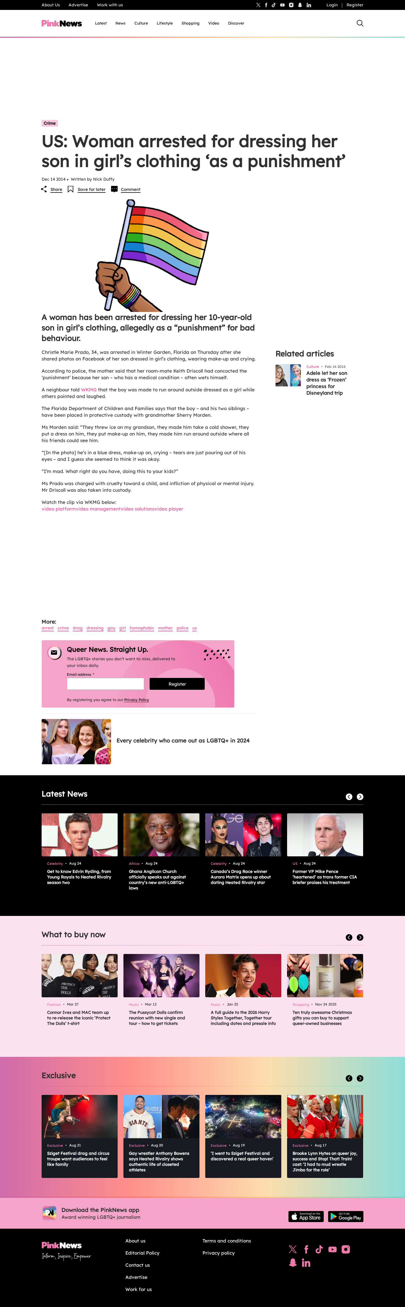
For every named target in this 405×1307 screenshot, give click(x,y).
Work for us (138, 1289)
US (194, 627)
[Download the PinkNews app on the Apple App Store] (306, 1216)
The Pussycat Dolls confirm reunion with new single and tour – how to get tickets (157, 1018)
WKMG (89, 389)
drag (78, 627)
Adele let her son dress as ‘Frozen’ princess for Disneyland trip (326, 383)
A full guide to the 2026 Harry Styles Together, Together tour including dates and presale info (243, 1018)
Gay (111, 627)
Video (213, 23)
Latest (101, 23)
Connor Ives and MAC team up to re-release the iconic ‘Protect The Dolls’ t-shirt (78, 1018)
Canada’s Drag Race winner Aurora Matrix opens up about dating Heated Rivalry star (241, 877)
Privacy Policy (136, 699)
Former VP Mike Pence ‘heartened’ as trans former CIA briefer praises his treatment (325, 877)
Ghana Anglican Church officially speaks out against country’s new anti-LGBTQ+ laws (157, 880)
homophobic (142, 627)
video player (169, 509)
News (120, 23)
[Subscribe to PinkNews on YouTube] (332, 1250)
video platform (59, 509)
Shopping (190, 23)
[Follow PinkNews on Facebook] (306, 1250)
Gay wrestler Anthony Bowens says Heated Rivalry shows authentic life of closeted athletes (159, 1161)
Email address (87, 674)
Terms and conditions (226, 1241)
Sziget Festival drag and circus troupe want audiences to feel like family (78, 1159)
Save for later (92, 189)
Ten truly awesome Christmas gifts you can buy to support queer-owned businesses (322, 1018)
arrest (48, 627)
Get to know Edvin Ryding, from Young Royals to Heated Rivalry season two (79, 877)
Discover (236, 23)
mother (165, 627)
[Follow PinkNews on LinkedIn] (308, 5)
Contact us (137, 1265)
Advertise (78, 4)
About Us (51, 4)
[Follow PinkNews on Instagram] (345, 1250)
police (182, 627)
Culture (141, 23)
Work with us (110, 4)
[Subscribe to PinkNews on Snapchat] (293, 1264)
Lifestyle (165, 23)
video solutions (138, 509)
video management (98, 509)
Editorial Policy (142, 1253)
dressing (95, 627)
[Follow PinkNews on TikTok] (319, 1250)
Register (355, 4)
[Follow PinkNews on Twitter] (293, 1250)
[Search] (360, 23)
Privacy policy (218, 1253)
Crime (50, 123)
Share (56, 189)
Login (332, 4)
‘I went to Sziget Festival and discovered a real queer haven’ (242, 1156)
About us (135, 1241)
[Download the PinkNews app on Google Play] (345, 1216)
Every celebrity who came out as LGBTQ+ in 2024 (183, 740)
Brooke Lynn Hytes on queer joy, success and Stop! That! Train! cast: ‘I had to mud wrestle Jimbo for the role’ (325, 1161)
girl (122, 627)
